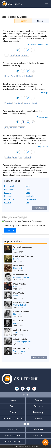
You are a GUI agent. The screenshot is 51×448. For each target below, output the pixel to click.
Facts (13, 406)
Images (38, 418)
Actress (16, 332)
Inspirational (31, 199)
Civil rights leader (20, 305)
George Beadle (42, 147)
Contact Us (38, 429)
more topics (39, 208)
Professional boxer (21, 277)
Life (27, 203)
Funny (28, 189)
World (15, 157)
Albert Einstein (20, 339)
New (6, 128)
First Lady (17, 314)
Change (7, 193)
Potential (22, 128)
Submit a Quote (13, 435)
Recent (40, 21)
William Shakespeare (22, 247)
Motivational (9, 199)
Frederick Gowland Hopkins (37, 45)
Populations (18, 103)
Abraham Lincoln (21, 348)
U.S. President (19, 351)
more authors (38, 358)
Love (28, 186)
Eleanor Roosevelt (21, 311)
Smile (28, 193)
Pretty (12, 55)
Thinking (8, 157)
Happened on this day (13, 418)
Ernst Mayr (44, 93)
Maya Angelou (19, 284)
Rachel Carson (42, 117)
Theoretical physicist (22, 342)
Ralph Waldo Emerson (23, 256)
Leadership (30, 196)
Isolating (35, 103)
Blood (7, 76)
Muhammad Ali (20, 275)
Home (13, 400)
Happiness (8, 189)
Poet (15, 250)
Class (18, 55)
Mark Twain (18, 293)
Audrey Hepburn (20, 330)
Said (20, 157)
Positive (7, 203)
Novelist (16, 323)
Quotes (38, 400)
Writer (15, 296)
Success (7, 196)
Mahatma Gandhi (21, 302)
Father (13, 76)
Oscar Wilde (18, 265)
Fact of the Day (12, 441)
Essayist (16, 259)
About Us (12, 429)
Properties (8, 103)
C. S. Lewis (18, 321)
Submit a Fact (38, 435)
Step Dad (29, 76)
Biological (25, 55)
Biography (38, 412)
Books (13, 412)
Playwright (17, 268)
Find (6, 55)
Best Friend (9, 186)
